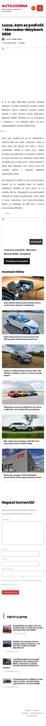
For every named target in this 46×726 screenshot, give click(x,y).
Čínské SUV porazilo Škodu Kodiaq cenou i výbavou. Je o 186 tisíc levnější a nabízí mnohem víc (26, 644)
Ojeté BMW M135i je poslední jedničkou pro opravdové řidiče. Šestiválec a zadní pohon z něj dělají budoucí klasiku (21, 663)
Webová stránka (7, 569)
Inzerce (28, 710)
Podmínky (25, 713)
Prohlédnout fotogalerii (17, 261)
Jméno (5, 549)
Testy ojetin (17, 617)
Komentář (6, 519)
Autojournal (15, 6)
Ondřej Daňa (17, 39)
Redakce (36, 710)
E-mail (5, 559)
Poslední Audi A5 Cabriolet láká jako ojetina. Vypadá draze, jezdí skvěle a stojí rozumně (28, 681)
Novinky (22, 43)
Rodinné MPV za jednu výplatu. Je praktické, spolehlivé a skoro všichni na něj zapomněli (28, 628)
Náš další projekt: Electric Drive (35, 714)
